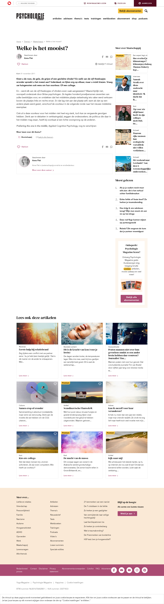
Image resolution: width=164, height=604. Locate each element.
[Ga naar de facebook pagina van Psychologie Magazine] (114, 570)
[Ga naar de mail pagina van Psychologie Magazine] (122, 570)
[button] (145, 3)
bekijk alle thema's (45, 137)
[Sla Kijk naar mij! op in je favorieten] (144, 433)
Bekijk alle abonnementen (131, 298)
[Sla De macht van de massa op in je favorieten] (100, 433)
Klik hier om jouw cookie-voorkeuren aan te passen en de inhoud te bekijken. (119, 597)
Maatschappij (38, 42)
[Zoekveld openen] (146, 10)
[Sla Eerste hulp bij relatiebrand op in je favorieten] (55, 325)
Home (18, 42)
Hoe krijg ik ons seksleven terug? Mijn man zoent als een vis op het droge (133, 211)
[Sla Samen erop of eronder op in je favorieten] (55, 383)
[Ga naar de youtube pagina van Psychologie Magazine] (129, 570)
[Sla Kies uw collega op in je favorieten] (55, 433)
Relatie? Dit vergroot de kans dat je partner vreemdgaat (133, 230)
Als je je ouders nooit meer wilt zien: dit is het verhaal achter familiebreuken (132, 191)
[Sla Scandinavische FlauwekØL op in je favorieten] (100, 383)
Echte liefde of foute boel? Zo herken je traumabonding (133, 200)
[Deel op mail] (107, 57)
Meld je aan (126, 513)
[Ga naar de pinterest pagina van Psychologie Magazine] (145, 570)
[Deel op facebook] (102, 57)
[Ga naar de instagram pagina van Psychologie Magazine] (137, 570)
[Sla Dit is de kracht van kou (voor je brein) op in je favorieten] (100, 325)
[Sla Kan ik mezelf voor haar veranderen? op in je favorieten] (144, 383)
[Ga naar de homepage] (30, 16)
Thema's (27, 42)
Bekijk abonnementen (130, 11)
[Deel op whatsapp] (111, 57)
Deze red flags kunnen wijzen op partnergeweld (133, 221)
